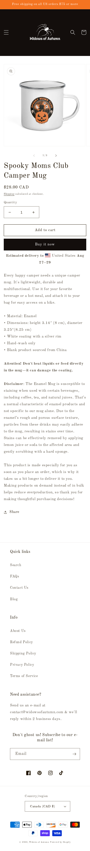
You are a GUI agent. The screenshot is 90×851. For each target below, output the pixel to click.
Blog (14, 599)
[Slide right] (56, 155)
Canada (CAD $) (42, 806)
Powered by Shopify (60, 842)
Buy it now (45, 244)
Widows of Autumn (39, 842)
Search (16, 565)
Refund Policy (21, 642)
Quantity (10, 202)
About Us (18, 631)
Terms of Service (24, 676)
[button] (6, 32)
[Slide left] (34, 155)
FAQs (14, 576)
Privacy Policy (22, 665)
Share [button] (14, 512)
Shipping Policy (23, 653)
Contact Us (19, 588)
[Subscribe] (74, 754)
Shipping (9, 194)
